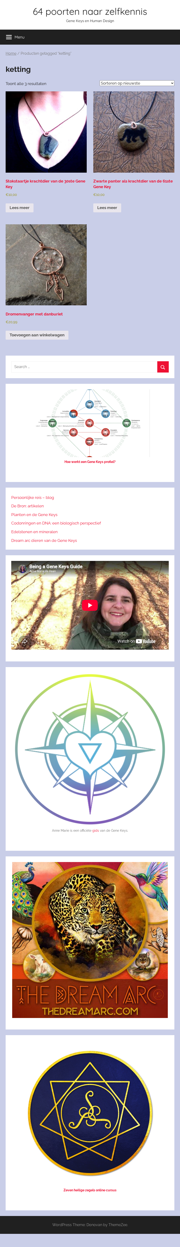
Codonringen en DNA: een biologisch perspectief (56, 523)
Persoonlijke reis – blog (32, 497)
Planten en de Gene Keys (34, 514)
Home (11, 53)
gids (95, 830)
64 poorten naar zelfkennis (90, 11)
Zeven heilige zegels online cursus (90, 1190)
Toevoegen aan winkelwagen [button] (37, 335)
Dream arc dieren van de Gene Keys (44, 540)
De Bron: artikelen (27, 506)
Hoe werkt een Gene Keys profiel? (90, 462)
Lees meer (20, 207)
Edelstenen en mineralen (34, 531)
